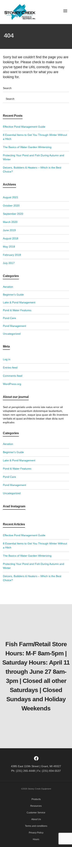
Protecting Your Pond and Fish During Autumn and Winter (33, 157)
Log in (6, 359)
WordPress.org (12, 383)
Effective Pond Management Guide (24, 126)
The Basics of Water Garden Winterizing (27, 147)
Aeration (8, 286)
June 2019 (9, 230)
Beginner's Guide (13, 294)
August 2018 (10, 238)
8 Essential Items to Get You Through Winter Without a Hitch (35, 136)
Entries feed (10, 367)
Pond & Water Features (17, 310)
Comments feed (12, 375)
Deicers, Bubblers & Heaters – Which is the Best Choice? (32, 169)
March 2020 (10, 221)
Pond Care (9, 318)
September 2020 (13, 213)
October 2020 (11, 205)
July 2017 (9, 263)
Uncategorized (12, 333)
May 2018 (9, 246)
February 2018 (12, 254)
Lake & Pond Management (19, 302)
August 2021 (10, 197)
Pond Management (14, 325)
